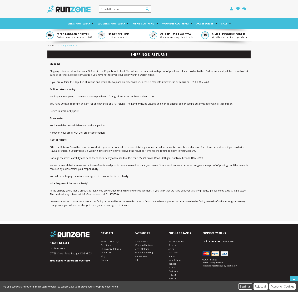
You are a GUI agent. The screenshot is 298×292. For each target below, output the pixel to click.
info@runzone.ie (233, 34)
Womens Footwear (111, 23)
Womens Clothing (175, 23)
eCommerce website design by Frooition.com (219, 266)
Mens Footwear (78, 23)
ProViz (171, 267)
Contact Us (106, 252)
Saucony (172, 252)
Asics (171, 248)
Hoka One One (176, 241)
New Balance (175, 259)
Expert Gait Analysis (111, 241)
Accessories (204, 23)
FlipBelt (172, 274)
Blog (103, 256)
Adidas (171, 256)
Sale (224, 23)
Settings (245, 286)
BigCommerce (217, 262)
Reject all (260, 286)
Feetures (173, 271)
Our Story (106, 245)
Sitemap (105, 259)
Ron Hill (172, 263)
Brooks (172, 245)
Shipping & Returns (111, 248)
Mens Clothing (144, 23)
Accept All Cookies (282, 286)
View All (172, 278)
